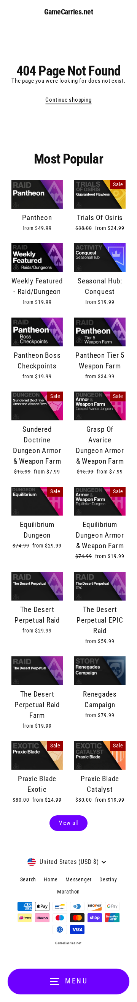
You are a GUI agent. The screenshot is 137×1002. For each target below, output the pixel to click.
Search (28, 879)
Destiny (108, 879)
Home (51, 879)
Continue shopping (68, 99)
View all (68, 823)
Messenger (78, 879)
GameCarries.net (68, 12)
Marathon (68, 892)
